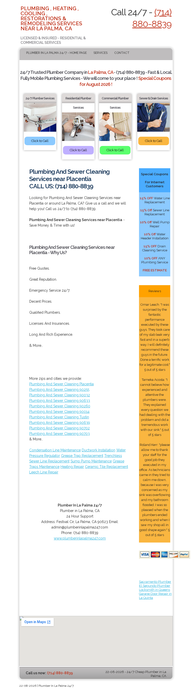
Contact (122, 53)
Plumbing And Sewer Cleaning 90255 (59, 390)
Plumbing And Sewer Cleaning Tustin (59, 417)
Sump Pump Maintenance (91, 461)
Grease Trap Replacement (82, 456)
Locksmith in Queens (154, 590)
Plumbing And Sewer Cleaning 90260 (59, 406)
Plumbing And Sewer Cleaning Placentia (61, 384)
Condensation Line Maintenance (55, 450)
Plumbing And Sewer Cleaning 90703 (59, 434)
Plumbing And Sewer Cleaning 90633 (59, 401)
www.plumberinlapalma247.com (80, 538)
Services (101, 53)
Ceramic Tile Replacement (106, 467)
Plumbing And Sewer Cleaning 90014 (59, 412)
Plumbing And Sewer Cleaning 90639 (59, 423)
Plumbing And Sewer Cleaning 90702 (59, 428)
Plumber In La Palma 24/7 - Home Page (56, 53)
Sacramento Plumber (155, 582)
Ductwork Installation (98, 450)
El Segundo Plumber (154, 586)
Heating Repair (72, 467)
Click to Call (39, 141)
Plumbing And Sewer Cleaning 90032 (59, 395)
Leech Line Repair (43, 472)
